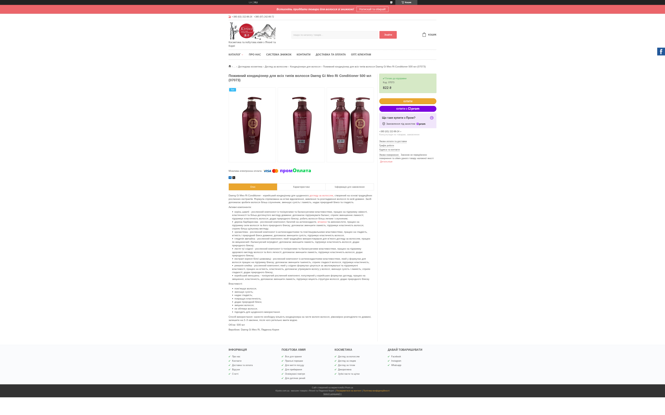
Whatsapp (396, 365)
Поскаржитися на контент (349, 391)
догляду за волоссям (321, 195)
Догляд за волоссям (276, 66)
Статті (235, 374)
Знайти (388, 34)
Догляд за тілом (346, 365)
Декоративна (344, 369)
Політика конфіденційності (376, 391)
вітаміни (322, 221)
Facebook (396, 356)
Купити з (401, 109)
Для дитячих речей (295, 378)
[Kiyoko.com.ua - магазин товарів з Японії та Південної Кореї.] (259, 30)
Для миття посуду (294, 365)
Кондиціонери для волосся (305, 66)
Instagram (396, 361)
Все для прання (293, 356)
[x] (233, 178)
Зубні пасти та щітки (349, 374)
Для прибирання (293, 369)
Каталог (235, 54)
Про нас (255, 54)
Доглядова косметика (250, 66)
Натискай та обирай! (372, 9)
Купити (408, 101)
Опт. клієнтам (361, 54)
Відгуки (236, 369)
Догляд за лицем (347, 361)
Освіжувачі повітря (295, 374)
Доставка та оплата (331, 54)
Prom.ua (349, 387)
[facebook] (230, 178)
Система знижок (278, 54)
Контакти (304, 54)
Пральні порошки (294, 361)
